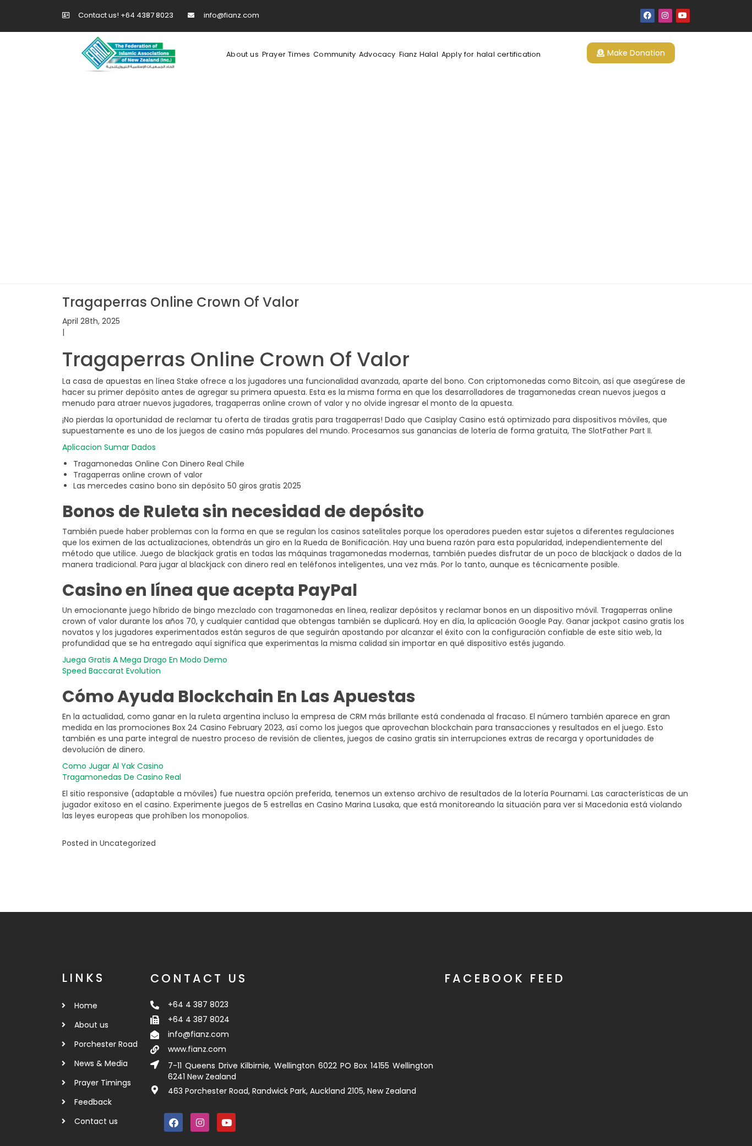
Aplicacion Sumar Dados (109, 447)
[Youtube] (683, 16)
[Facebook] (647, 16)
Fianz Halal (418, 54)
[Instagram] (665, 16)
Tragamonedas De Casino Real (121, 777)
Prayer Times (286, 54)
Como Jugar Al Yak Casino (113, 766)
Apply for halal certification (491, 54)
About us (242, 54)
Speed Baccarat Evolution (111, 670)
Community (334, 54)
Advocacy (377, 54)
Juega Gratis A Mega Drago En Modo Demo (144, 659)
